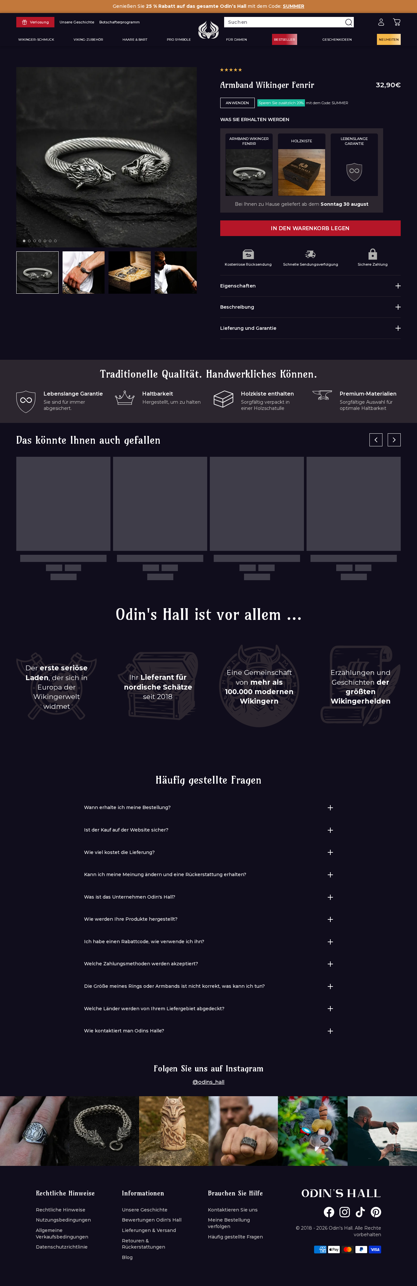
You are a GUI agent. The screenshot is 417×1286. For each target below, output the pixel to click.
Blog (127, 1257)
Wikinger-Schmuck (36, 39)
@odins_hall (208, 1082)
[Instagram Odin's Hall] (344, 1212)
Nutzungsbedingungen (63, 1220)
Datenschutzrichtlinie (62, 1247)
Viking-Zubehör (88, 39)
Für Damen (236, 39)
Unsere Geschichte (144, 1210)
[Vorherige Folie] (375, 439)
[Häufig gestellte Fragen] (365, 22)
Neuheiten (389, 39)
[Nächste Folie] (394, 439)
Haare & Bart (134, 39)
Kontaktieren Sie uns (233, 1210)
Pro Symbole (179, 39)
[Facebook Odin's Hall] (329, 1212)
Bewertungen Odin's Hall (151, 1220)
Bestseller (284, 39)
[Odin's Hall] (208, 29)
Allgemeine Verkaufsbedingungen (62, 1233)
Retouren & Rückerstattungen (143, 1244)
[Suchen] (348, 22)
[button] (231, 69)
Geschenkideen (337, 39)
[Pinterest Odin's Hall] (376, 1212)
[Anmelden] (381, 22)
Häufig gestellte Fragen (235, 1237)
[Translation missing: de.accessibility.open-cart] (397, 22)
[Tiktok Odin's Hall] (360, 1212)
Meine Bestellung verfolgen (229, 1223)
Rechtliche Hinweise (60, 1210)
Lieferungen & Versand (149, 1230)
